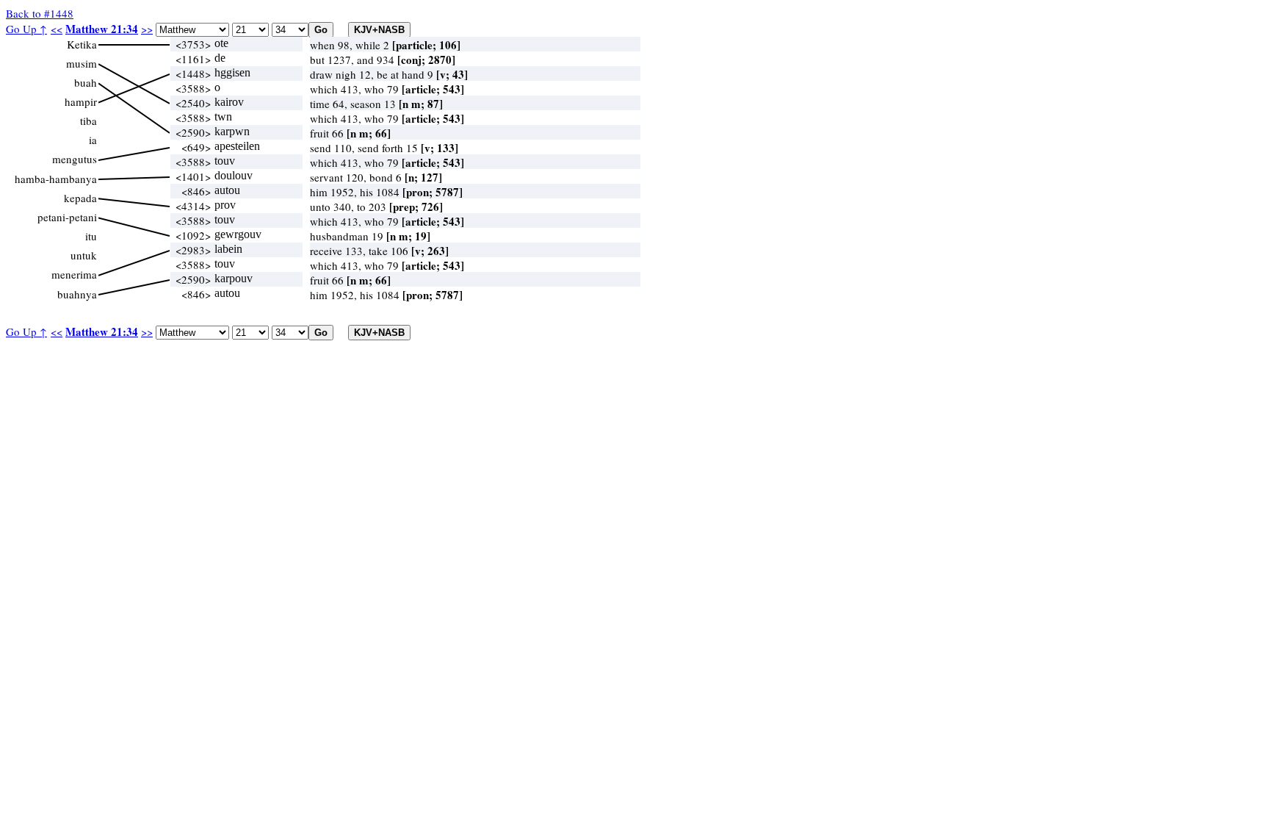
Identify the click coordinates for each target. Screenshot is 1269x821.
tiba (88, 120)
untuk (83, 255)
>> (147, 28)
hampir (81, 101)
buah (85, 82)
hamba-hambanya (56, 178)
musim (81, 63)
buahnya (77, 294)
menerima (74, 274)
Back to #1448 (39, 13)
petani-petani (67, 216)
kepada (80, 197)
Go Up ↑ (26, 28)
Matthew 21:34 (101, 29)
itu (91, 236)
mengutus (74, 158)
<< (56, 28)
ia (93, 139)
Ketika (82, 44)
